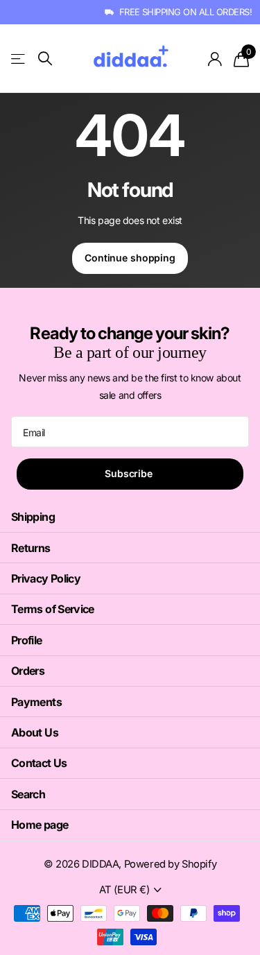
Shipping (33, 517)
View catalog (19, 58)
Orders (27, 671)
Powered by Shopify (170, 864)
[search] (45, 58)
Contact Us (39, 763)
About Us (34, 732)
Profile (26, 640)
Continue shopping (130, 258)
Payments (36, 702)
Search (28, 794)
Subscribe (130, 473)
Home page (39, 825)
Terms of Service (52, 609)
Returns (31, 548)
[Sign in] (215, 59)
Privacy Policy (45, 578)
